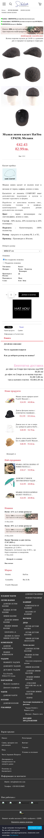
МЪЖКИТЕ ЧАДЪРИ (11, 662)
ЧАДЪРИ (4, 659)
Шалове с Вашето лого (34, 714)
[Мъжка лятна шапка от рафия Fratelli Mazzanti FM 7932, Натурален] (10, 468)
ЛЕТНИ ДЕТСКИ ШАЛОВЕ (31, 633)
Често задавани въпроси (15, 350)
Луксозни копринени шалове (33, 662)
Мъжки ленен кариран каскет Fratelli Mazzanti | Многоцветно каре (27, 398)
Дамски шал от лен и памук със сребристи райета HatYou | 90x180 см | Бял (27, 426)
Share (9, 327)
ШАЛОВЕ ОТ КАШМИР (30, 613)
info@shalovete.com (17, 782)
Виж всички (9, 563)
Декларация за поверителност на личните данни (8, 761)
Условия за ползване (30, 752)
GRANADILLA (10, 632)
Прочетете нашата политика (22, 822)
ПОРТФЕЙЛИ (6, 680)
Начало (4, 10)
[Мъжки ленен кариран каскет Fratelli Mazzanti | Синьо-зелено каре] (10, 496)
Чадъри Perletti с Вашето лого (31, 709)
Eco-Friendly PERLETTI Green (8, 675)
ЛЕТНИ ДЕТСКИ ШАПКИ (31, 627)
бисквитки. (14, 835)
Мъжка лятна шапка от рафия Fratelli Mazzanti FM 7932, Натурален (27, 466)
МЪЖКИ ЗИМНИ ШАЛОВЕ (32, 678)
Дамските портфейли (11, 688)
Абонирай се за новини (14, 559)
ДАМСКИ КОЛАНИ (11, 703)
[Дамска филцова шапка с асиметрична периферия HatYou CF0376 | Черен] (10, 414)
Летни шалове (28, 645)
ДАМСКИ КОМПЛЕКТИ (7, 647)
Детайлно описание (12, 344)
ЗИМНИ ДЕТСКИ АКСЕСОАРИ (31, 640)
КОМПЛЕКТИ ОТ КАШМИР (31, 607)
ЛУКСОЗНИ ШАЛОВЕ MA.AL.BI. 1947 (33, 685)
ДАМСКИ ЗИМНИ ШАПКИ (11, 621)
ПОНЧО (30, 698)
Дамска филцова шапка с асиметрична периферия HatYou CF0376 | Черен (25, 412)
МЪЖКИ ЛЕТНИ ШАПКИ (9, 611)
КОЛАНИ (5, 700)
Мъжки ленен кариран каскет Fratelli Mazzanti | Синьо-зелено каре (26, 493)
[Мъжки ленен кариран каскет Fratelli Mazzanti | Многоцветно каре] (10, 400)
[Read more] (21, 517)
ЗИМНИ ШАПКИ (25, 10)
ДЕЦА (25, 623)
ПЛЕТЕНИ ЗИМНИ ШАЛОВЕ (33, 693)
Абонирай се (11, 454)
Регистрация (27, 738)
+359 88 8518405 (18, 786)
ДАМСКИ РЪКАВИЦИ (34, 594)
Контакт (25, 743)
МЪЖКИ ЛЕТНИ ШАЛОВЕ (31, 656)
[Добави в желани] (40, 288)
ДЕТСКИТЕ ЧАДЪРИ (11, 670)
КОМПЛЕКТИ (7, 642)
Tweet (21, 327)
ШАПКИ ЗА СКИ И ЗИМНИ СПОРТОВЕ (11, 637)
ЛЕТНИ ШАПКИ (13, 10)
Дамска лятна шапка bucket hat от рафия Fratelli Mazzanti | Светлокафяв (27, 439)
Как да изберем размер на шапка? (19, 355)
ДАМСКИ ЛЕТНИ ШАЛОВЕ (31, 650)
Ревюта (7, 338)
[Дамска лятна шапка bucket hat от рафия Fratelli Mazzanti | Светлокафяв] (10, 442)
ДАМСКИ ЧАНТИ (10, 695)
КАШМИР (27, 602)
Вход (3, 750)
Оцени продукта (9, 330)
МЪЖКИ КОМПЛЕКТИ (7, 653)
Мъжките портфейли (11, 684)
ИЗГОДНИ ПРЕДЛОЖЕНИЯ (30, 719)
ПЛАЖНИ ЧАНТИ (8, 596)
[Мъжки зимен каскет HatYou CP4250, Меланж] (11, 53)
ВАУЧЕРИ (27, 618)
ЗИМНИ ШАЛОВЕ (32, 667)
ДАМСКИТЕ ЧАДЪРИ (12, 666)
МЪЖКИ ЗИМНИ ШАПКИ (9, 12)
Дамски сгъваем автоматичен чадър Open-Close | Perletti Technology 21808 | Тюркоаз (26, 480)
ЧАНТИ (4, 692)
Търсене (25, 747)
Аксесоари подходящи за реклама (33, 703)
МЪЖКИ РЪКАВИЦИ (33, 598)
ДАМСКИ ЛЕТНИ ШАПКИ (9, 605)
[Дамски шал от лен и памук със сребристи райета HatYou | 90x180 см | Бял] (10, 428)
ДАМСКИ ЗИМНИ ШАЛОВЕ (33, 672)
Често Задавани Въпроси (11, 754)
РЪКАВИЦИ (6, 707)
